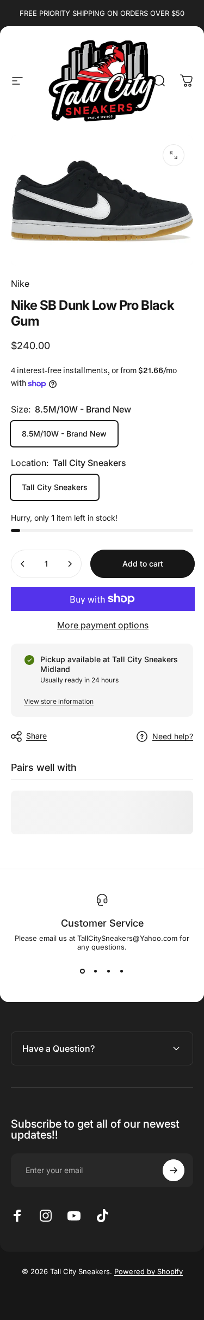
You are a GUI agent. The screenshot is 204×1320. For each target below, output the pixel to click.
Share (36, 735)
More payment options (103, 625)
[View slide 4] (121, 970)
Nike (20, 283)
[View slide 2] (95, 970)
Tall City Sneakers (55, 487)
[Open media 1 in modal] (173, 155)
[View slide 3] (108, 970)
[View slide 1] (82, 970)
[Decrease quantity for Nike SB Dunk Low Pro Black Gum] (22, 564)
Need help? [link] (172, 736)
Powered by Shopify (148, 1271)
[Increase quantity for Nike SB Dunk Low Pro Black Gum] (69, 564)
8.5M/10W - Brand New (64, 433)
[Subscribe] (173, 1170)
